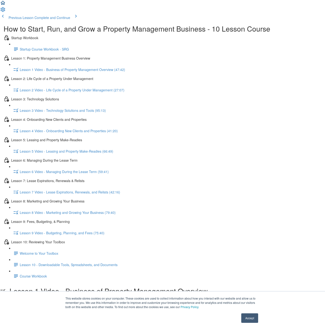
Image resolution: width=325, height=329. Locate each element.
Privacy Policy (190, 307)
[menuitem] (3, 11)
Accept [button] (249, 318)
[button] (3, 4)
